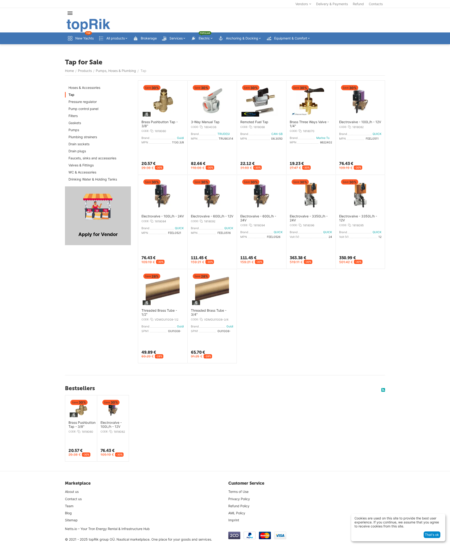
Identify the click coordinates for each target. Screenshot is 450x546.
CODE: (145, 131)
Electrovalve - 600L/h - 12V (212, 216)
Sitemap (71, 520)
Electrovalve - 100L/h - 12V (360, 122)
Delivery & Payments (332, 4)
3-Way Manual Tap (205, 122)
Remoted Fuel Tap (254, 122)
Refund (358, 4)
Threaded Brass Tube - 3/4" (208, 312)
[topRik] (88, 25)
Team (69, 506)
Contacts (376, 4)
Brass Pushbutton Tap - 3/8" (159, 124)
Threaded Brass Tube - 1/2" (159, 312)
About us (72, 492)
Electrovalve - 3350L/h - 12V (358, 218)
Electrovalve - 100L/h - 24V (162, 216)
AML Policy (236, 513)
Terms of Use (238, 492)
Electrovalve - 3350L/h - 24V (309, 218)
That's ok (432, 535)
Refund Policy (238, 506)
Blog (68, 513)
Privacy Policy (239, 499)
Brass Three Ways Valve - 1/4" (309, 124)
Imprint (233, 520)
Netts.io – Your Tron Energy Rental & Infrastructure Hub (107, 529)
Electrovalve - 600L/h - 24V (258, 218)
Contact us (73, 499)
